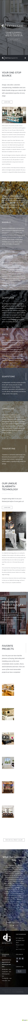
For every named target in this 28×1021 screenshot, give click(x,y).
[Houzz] (17, 961)
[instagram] (23, 958)
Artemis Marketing (20, 991)
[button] (10, 925)
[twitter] (20, 958)
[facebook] (17, 958)
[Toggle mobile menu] (25, 58)
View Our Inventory (14, 39)
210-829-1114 (21, 949)
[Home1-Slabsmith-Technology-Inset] (14, 512)
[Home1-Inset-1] (14, 107)
